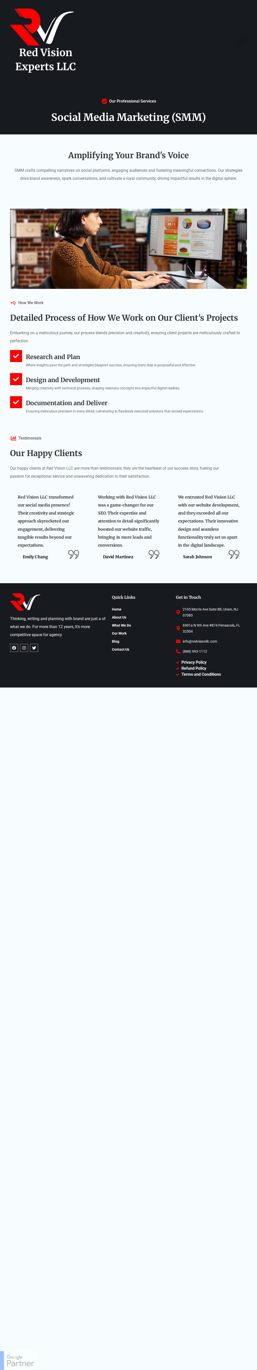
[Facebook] (14, 648)
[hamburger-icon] (241, 41)
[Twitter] (34, 648)
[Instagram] (24, 648)
